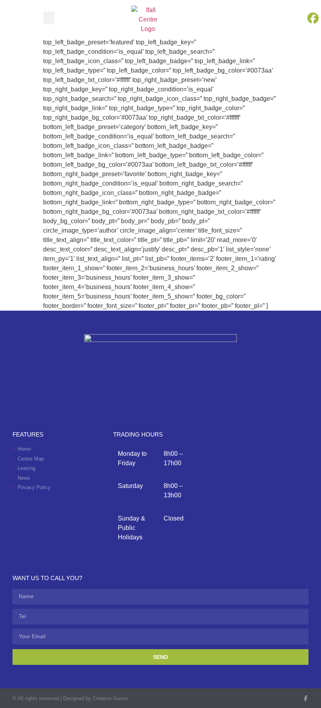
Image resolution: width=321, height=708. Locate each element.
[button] (48, 17)
